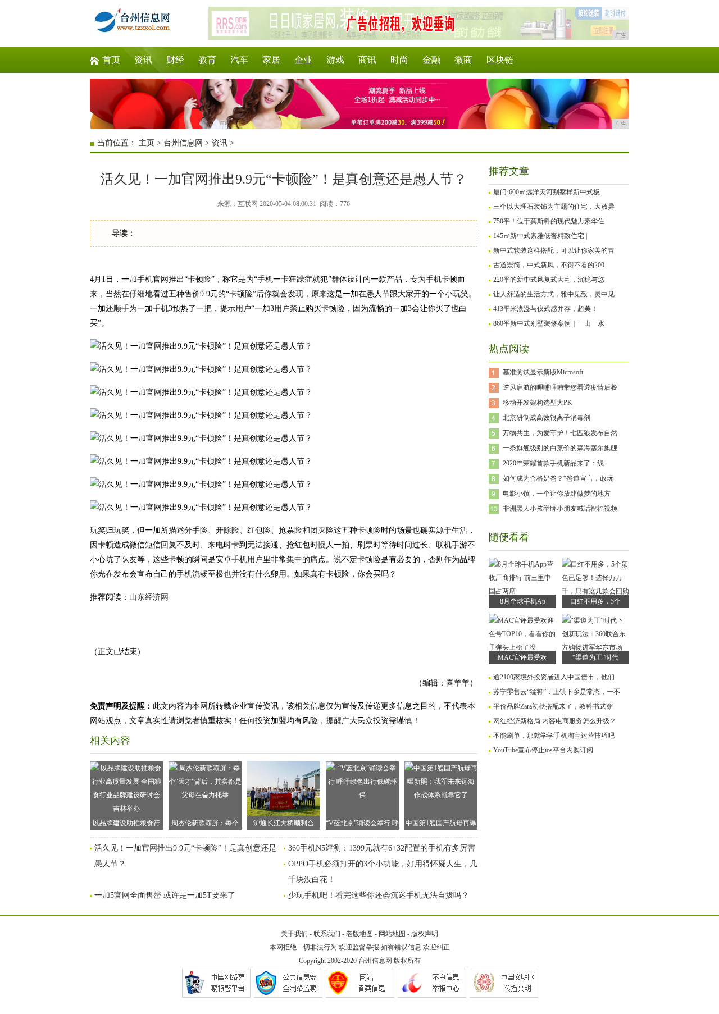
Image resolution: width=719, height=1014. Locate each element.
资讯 (143, 60)
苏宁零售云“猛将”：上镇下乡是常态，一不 (556, 692)
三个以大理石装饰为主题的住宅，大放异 (554, 207)
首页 (111, 60)
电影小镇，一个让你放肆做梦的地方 (557, 493)
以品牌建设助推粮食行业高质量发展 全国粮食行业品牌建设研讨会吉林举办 (126, 824)
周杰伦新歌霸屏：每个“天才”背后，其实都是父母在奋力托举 (205, 824)
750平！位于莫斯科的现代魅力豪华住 (548, 221)
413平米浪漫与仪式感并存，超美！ (545, 309)
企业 (303, 60)
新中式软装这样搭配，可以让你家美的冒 (554, 250)
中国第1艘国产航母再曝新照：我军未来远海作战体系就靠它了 (441, 824)
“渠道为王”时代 (595, 657)
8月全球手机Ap (522, 601)
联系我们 (326, 934)
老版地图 (359, 934)
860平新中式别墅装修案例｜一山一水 (548, 323)
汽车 (239, 60)
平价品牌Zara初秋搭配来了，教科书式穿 (553, 706)
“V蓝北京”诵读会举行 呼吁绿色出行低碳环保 (362, 824)
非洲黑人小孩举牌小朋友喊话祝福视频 (560, 509)
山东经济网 (149, 597)
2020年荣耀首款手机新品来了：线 (553, 463)
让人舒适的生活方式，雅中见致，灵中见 (554, 294)
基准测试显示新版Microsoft (543, 372)
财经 (175, 60)
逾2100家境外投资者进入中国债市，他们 (554, 677)
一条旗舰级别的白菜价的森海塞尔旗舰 (560, 448)
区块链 (499, 60)
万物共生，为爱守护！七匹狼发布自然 (560, 433)
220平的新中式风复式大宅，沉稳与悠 (548, 280)
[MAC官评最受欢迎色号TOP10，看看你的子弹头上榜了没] (522, 647)
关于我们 (294, 934)
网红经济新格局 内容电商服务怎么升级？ (554, 721)
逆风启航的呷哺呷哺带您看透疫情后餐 (560, 387)
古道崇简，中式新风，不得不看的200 (548, 265)
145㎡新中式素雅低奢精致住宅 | (540, 236)
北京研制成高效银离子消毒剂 (546, 418)
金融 (431, 60)
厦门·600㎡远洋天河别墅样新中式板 (546, 192)
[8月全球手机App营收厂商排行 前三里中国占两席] (522, 591)
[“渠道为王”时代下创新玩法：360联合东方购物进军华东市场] (595, 647)
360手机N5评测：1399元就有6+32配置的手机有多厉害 (381, 848)
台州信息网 (183, 143)
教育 (207, 60)
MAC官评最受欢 (522, 657)
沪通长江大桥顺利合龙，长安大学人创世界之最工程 (283, 824)
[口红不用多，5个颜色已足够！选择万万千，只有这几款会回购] (595, 591)
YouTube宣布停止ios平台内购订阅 (543, 750)
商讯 (367, 60)
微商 (463, 60)
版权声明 (424, 934)
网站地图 (392, 934)
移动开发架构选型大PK (537, 402)
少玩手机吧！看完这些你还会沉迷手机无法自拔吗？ (378, 895)
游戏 (335, 60)
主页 (146, 143)
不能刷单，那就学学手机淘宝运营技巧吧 (554, 735)
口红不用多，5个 (595, 601)
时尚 (399, 60)
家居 (271, 60)
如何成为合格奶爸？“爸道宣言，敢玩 (558, 478)
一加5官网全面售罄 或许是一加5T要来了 (164, 895)
